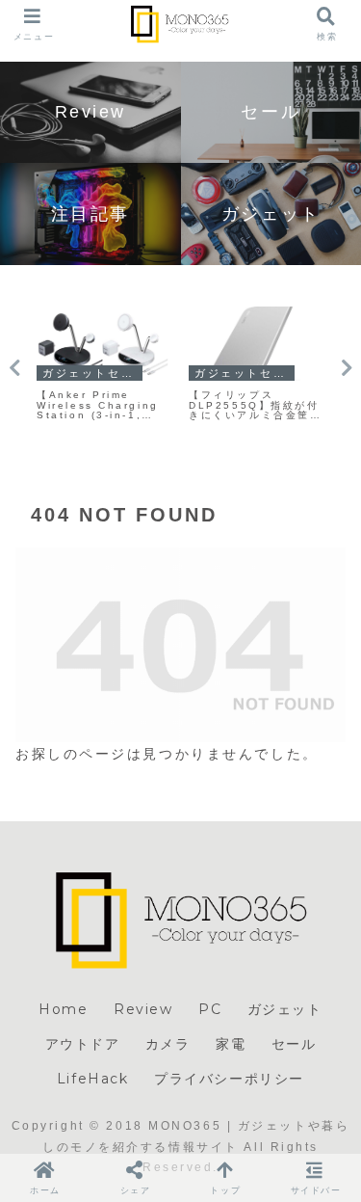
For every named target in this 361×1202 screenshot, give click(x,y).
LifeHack (93, 1078)
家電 (230, 1044)
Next (346, 368)
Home (63, 1009)
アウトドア (82, 1044)
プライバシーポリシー (229, 1078)
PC (209, 1009)
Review (143, 1009)
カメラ (168, 1044)
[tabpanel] (103, 365)
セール (294, 1044)
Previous (14, 368)
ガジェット (284, 1009)
